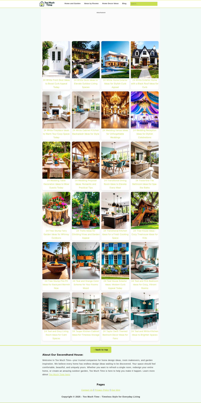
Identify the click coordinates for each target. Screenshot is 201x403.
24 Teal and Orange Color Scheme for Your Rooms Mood (86, 284)
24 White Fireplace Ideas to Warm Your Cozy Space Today (56, 134)
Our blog (115, 390)
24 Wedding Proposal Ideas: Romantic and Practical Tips (86, 184)
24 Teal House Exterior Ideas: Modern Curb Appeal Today (115, 284)
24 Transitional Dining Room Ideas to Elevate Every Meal (115, 184)
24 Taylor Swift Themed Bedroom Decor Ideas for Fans (115, 335)
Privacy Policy (102, 390)
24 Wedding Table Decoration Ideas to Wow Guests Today (56, 184)
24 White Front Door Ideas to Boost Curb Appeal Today (56, 83)
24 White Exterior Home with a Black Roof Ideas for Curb (144, 83)
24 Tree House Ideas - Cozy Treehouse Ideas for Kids (145, 234)
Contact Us (87, 390)
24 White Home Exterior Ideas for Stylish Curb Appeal (115, 83)
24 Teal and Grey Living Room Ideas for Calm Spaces (56, 335)
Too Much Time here (59, 374)
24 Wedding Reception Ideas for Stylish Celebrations (144, 134)
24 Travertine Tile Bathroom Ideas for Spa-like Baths (144, 184)
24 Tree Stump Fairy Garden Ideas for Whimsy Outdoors (56, 234)
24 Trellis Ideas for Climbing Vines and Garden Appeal (86, 234)
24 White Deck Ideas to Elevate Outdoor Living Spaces (86, 83)
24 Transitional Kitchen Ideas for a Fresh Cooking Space (115, 234)
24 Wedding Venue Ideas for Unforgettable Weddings (115, 134)
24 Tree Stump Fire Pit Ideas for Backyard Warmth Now (56, 284)
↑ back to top (101, 350)
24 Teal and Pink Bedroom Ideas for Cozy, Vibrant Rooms (144, 284)
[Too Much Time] (47, 4)
